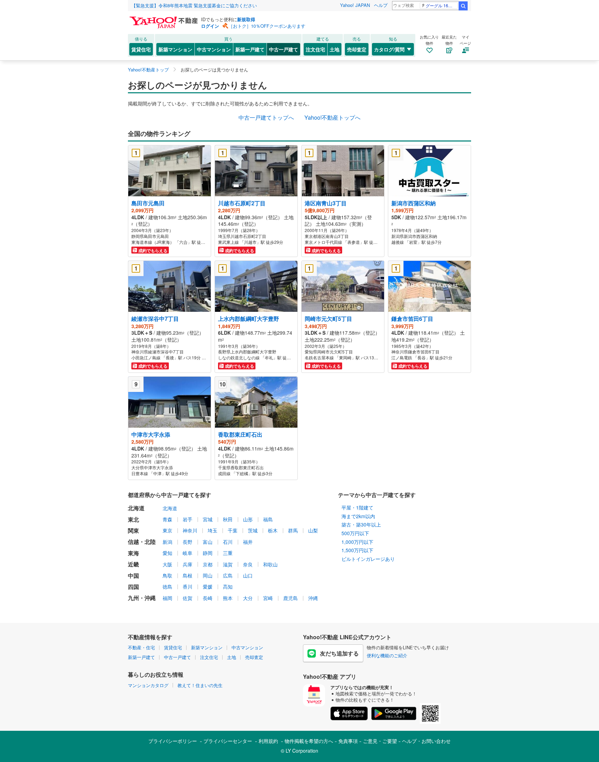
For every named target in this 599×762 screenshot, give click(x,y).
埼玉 (212, 530)
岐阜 (187, 552)
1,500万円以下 (357, 550)
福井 (248, 541)
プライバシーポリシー (172, 740)
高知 (228, 586)
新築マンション (175, 49)
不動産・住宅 (141, 647)
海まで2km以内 (358, 516)
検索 (463, 5)
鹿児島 (290, 597)
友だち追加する (339, 653)
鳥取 (167, 575)
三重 (228, 552)
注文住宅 (315, 49)
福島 (268, 519)
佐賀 (187, 597)
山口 (248, 575)
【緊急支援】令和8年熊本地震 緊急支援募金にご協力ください (194, 5)
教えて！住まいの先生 (200, 685)
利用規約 (268, 740)
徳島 (167, 586)
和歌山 (270, 564)
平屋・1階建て (357, 507)
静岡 (207, 552)
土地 (334, 49)
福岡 (167, 597)
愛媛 (207, 586)
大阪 (167, 564)
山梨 (313, 530)
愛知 (167, 552)
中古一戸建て (283, 49)
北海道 (170, 508)
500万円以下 (355, 533)
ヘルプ (381, 5)
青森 (167, 519)
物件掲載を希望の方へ (309, 740)
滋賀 (228, 564)
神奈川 (190, 530)
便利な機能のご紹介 (387, 655)
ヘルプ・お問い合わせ (426, 740)
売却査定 (356, 49)
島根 (187, 575)
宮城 (207, 519)
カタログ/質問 (389, 49)
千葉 (232, 530)
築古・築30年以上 (361, 524)
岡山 (207, 575)
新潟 (167, 541)
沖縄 (313, 597)
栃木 (273, 530)
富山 (207, 541)
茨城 (253, 530)
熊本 (228, 597)
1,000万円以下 (357, 541)
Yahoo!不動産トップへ (332, 117)
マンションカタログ (148, 685)
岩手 (187, 519)
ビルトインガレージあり (368, 558)
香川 (187, 586)
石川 (228, 541)
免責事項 (348, 740)
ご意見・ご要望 (380, 740)
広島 (228, 575)
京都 (207, 564)
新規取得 (246, 19)
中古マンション (214, 49)
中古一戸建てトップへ (266, 117)
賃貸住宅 (141, 49)
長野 (187, 541)
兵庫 (187, 564)
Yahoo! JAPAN (355, 5)
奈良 (248, 564)
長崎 (207, 597)
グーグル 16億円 (441, 5)
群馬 (293, 530)
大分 (248, 597)
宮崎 (268, 597)
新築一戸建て (249, 49)
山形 (248, 519)
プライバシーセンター (227, 740)
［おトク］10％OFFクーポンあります (266, 26)
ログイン (210, 26)
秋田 (228, 519)
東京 (167, 530)
